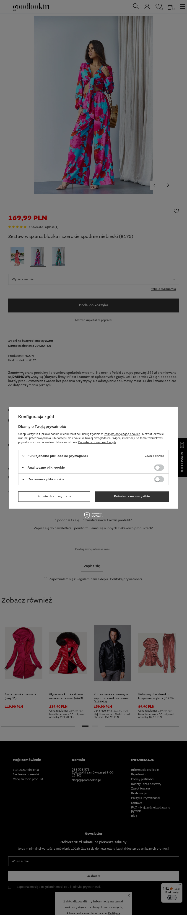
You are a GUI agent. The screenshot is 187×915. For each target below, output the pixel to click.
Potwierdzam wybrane (54, 496)
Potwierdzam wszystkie (132, 496)
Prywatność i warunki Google (97, 442)
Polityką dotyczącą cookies (122, 433)
